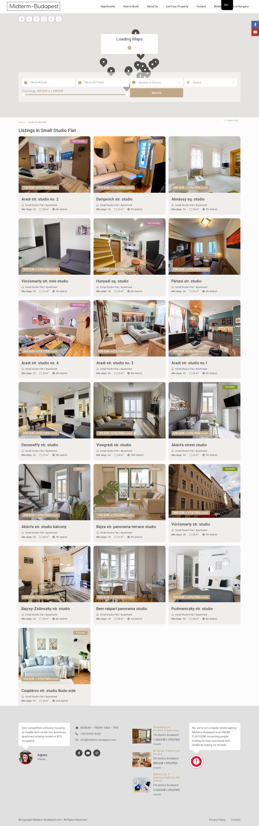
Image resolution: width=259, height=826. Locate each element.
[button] (138, 66)
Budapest (173, 734)
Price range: (29, 91)
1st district (136, 618)
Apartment (51, 205)
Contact (201, 6)
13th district (137, 455)
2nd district (62, 700)
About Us (152, 6)
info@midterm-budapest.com (98, 739)
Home (22, 122)
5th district (211, 291)
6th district (61, 209)
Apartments (108, 6)
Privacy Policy (217, 819)
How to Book (131, 6)
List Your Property (177, 6)
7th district (136, 209)
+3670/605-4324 (90, 733)
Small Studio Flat (34, 205)
